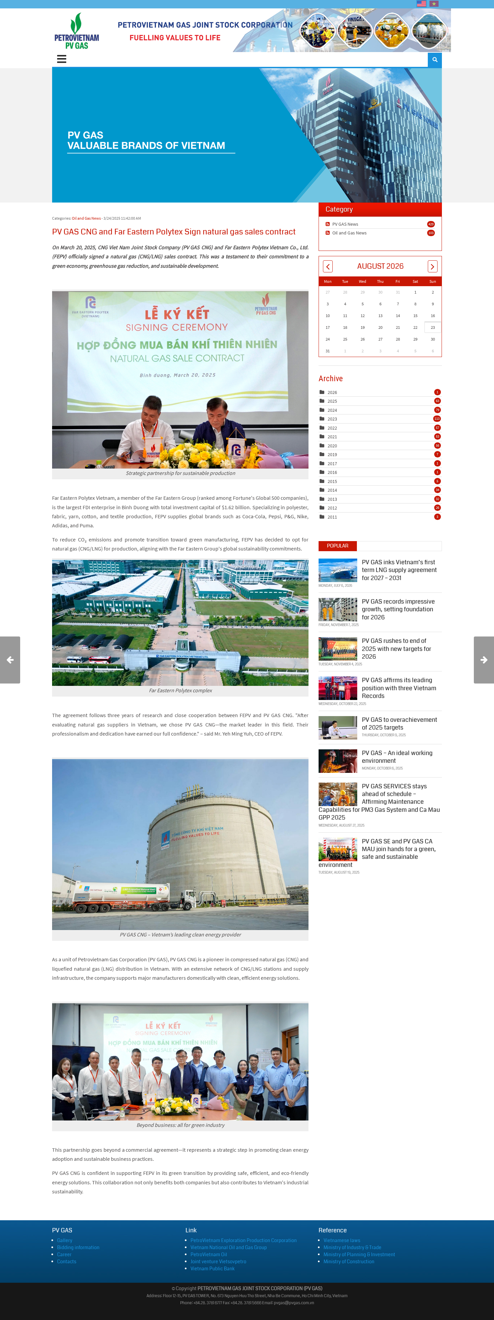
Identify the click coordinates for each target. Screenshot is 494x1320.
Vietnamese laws (342, 1240)
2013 (332, 499)
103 (431, 232)
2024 (332, 410)
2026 (332, 392)
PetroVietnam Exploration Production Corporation (244, 1240)
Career (64, 1254)
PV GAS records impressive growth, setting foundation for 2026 (398, 609)
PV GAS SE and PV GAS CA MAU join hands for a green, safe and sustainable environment (377, 853)
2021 (332, 437)
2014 (332, 490)
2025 (332, 401)
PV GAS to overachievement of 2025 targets (399, 723)
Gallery (64, 1240)
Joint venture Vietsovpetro (218, 1261)
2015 (332, 481)
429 (431, 224)
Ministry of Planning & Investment (359, 1254)
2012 (332, 508)
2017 (332, 463)
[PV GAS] (76, 30)
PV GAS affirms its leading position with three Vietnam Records (399, 688)
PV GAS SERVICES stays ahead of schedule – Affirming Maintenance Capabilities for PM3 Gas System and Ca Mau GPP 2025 (379, 802)
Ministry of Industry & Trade (352, 1247)
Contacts (66, 1261)
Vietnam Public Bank (213, 1268)
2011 (332, 517)
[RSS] (328, 224)
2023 (332, 419)
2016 (332, 472)
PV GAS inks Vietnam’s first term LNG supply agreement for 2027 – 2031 (399, 570)
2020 (332, 446)
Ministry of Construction (349, 1261)
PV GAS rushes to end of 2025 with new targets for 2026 (396, 648)
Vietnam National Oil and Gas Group (229, 1247)
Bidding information (78, 1247)
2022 (332, 428)
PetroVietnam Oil (209, 1254)
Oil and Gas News (86, 218)
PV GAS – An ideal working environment (397, 757)
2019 (332, 454)
